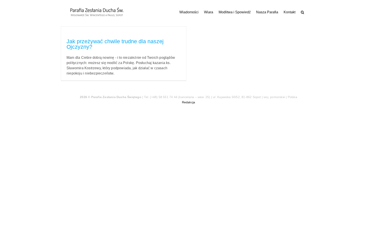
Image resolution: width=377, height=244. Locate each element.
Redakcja (188, 102)
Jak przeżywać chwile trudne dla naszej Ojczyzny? (115, 44)
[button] (302, 12)
